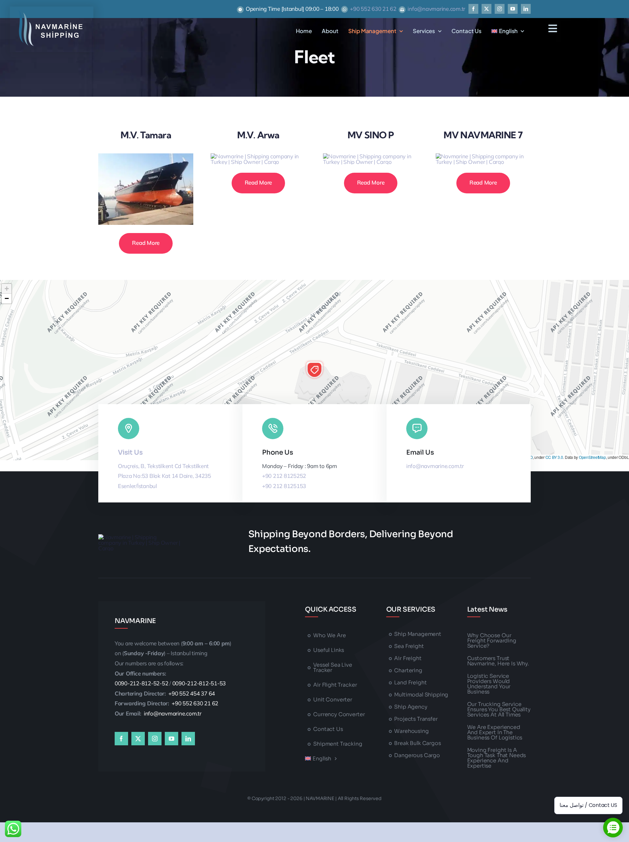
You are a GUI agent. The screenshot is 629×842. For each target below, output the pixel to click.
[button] (314, 370)
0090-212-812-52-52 (141, 683)
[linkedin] (526, 9)
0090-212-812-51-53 (199, 683)
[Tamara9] (146, 156)
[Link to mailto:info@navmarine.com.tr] (417, 428)
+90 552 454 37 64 (191, 693)
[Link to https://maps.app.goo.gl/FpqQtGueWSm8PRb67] (128, 428)
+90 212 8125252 (284, 475)
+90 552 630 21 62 (373, 8)
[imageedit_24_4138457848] (51, 12)
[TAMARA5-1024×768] (483, 156)
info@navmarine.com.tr (436, 8)
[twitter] (486, 9)
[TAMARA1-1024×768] (370, 156)
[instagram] (500, 9)
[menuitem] (507, 31)
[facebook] (473, 9)
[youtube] (513, 9)
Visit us (130, 452)
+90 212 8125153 (284, 485)
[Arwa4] (258, 156)
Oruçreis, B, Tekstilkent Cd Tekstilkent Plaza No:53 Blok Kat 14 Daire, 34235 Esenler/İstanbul (164, 475)
